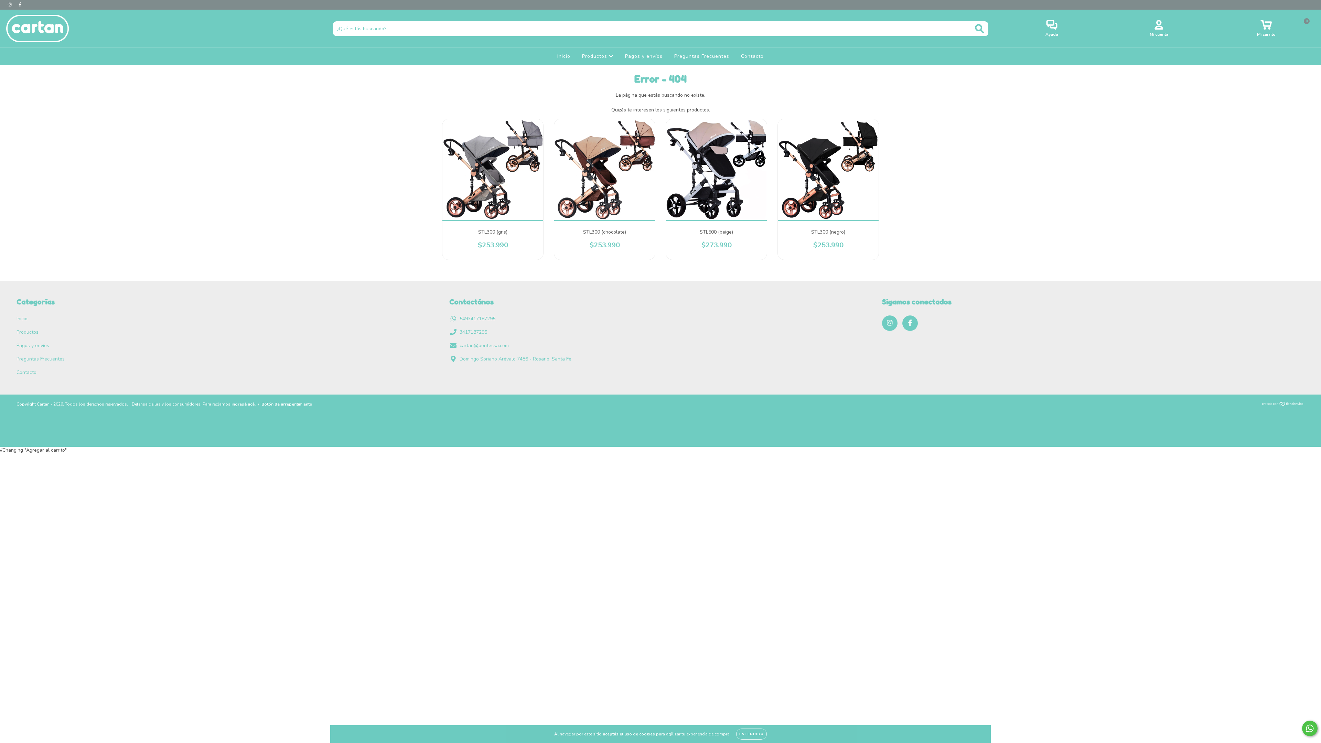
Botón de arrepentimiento (286, 404)
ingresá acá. (244, 404)
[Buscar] (979, 29)
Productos (595, 56)
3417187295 (473, 332)
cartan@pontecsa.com (484, 345)
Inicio (563, 56)
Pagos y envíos (644, 56)
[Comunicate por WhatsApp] (1310, 728)
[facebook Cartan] (19, 4)
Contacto (752, 56)
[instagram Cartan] (10, 4)
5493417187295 (477, 318)
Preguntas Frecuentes (701, 56)
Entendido (751, 734)
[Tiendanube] (1282, 404)
